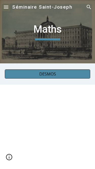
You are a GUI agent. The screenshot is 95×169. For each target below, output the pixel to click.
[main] (47, 31)
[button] (6, 7)
